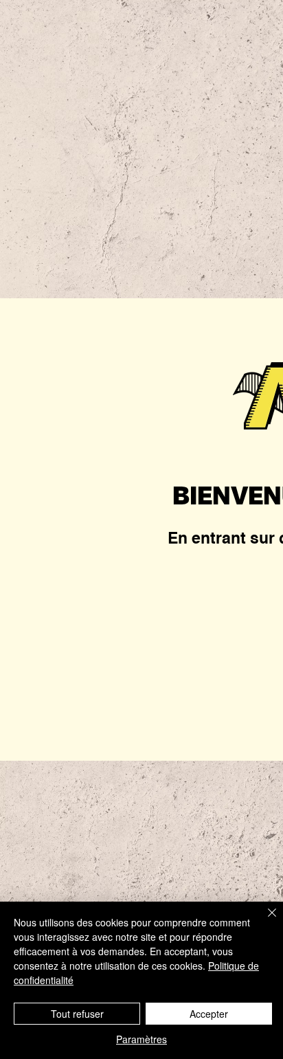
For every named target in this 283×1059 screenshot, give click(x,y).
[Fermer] (263, 920)
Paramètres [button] (141, 1039)
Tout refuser (77, 1014)
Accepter (209, 1014)
